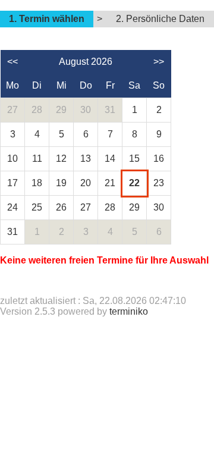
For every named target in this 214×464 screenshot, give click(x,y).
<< (12, 62)
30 (85, 110)
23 (158, 183)
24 (12, 207)
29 (61, 110)
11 (37, 158)
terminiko (128, 311)
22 (134, 183)
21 (110, 183)
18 (37, 183)
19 (61, 183)
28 (37, 110)
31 (110, 110)
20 (85, 183)
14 (110, 158)
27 (12, 110)
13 (85, 158)
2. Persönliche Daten (160, 19)
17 (12, 183)
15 (134, 158)
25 (37, 207)
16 (158, 158)
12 (61, 158)
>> (158, 62)
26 (61, 207)
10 (12, 158)
